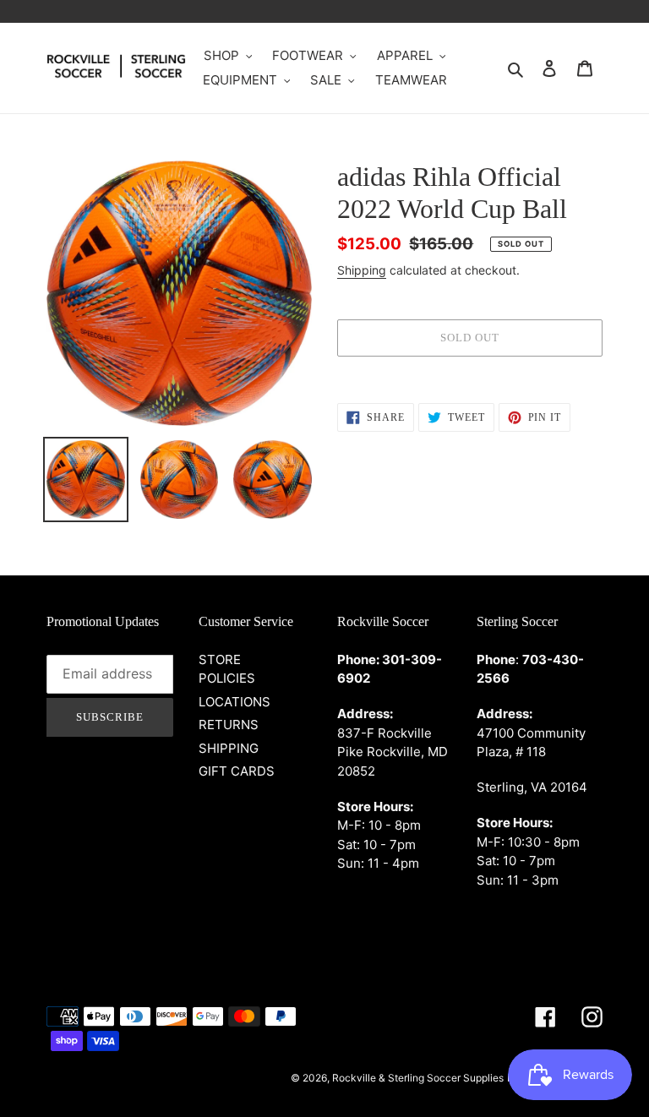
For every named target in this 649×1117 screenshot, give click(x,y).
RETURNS (229, 725)
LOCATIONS (234, 702)
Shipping (361, 270)
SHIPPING (229, 748)
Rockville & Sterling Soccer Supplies (418, 1077)
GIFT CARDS (237, 771)
